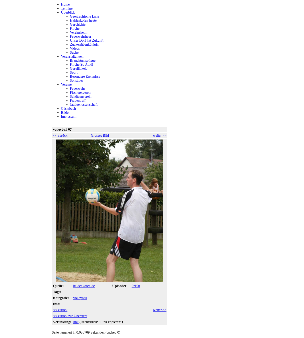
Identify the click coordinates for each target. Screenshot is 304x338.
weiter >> (159, 135)
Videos (75, 48)
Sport (73, 72)
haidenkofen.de (84, 286)
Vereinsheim (78, 32)
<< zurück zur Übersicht (70, 316)
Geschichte (77, 24)
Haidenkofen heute (83, 20)
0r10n (136, 286)
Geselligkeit (78, 68)
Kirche (74, 28)
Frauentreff (77, 100)
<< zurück (60, 135)
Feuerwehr (77, 88)
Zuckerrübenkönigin (84, 44)
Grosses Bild (100, 135)
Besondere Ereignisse (85, 76)
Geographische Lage (84, 16)
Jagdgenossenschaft (83, 104)
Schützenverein (80, 96)
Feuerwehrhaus (80, 36)
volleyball (80, 298)
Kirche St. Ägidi (81, 64)
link (76, 322)
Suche (74, 52)
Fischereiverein (80, 92)
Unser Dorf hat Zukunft (86, 40)
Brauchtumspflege (82, 60)
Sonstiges (76, 80)
